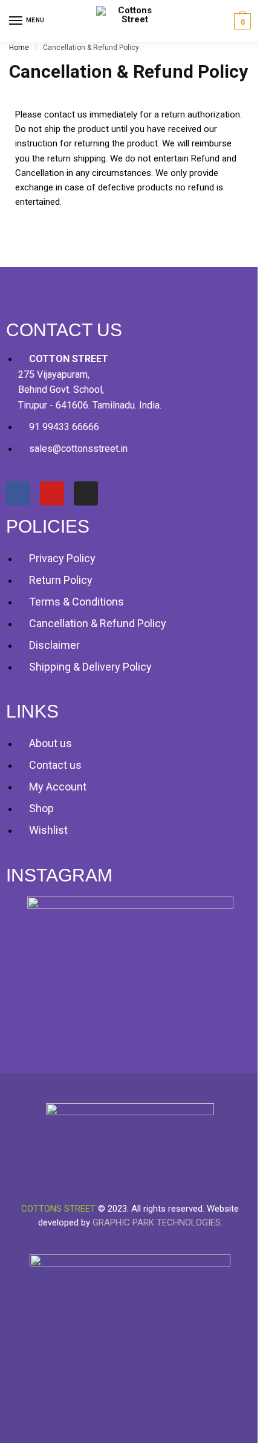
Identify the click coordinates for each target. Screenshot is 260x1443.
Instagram (59, 875)
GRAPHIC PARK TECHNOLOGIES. (158, 1222)
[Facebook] (18, 493)
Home (19, 47)
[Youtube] (52, 493)
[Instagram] (86, 493)
